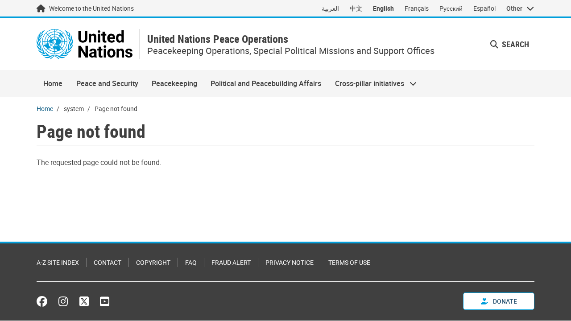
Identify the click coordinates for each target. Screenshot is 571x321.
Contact (107, 262)
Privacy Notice (289, 262)
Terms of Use (349, 262)
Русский (451, 8)
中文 (356, 8)
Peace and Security (107, 83)
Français (417, 8)
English (383, 8)
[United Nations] (84, 44)
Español (484, 8)
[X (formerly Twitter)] (84, 301)
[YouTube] (104, 301)
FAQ (191, 262)
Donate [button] (504, 301)
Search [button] (514, 44)
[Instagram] (63, 301)
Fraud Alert (231, 262)
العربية (330, 8)
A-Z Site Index (58, 262)
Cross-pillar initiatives (366, 83)
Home (52, 83)
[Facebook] (44, 301)
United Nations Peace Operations (217, 39)
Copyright (153, 262)
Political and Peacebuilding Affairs (266, 83)
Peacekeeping (174, 83)
